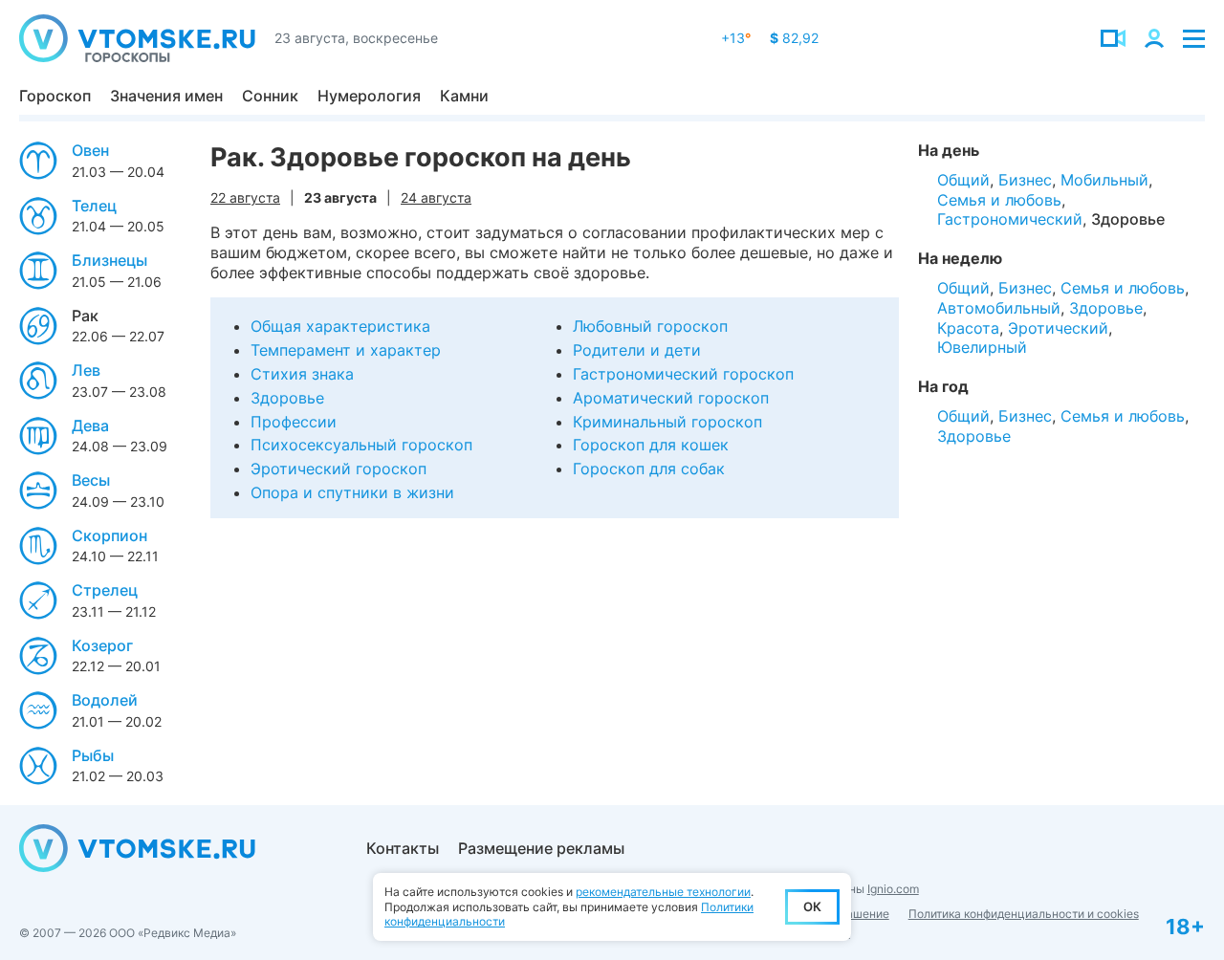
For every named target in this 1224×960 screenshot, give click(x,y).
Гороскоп (55, 95)
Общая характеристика (340, 326)
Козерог (102, 645)
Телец (94, 205)
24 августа (436, 197)
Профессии (294, 421)
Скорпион (109, 535)
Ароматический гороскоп (671, 397)
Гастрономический (1009, 219)
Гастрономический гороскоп (683, 373)
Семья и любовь (999, 199)
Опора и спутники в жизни (352, 492)
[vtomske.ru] (137, 38)
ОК (812, 906)
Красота (968, 328)
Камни (464, 95)
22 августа (245, 197)
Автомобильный (998, 307)
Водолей (105, 699)
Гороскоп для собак (649, 468)
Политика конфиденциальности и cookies (1023, 913)
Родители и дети (637, 350)
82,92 (794, 38)
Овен (90, 150)
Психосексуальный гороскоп (361, 444)
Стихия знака (302, 373)
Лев (86, 370)
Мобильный (1104, 179)
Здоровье (287, 397)
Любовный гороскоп (650, 326)
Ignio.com (893, 889)
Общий (963, 179)
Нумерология (369, 95)
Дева (90, 425)
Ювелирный (982, 347)
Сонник (270, 95)
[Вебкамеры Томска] (1113, 38)
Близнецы (109, 260)
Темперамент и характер (346, 350)
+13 (736, 38)
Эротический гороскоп (338, 468)
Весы (91, 480)
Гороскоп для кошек (651, 444)
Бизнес (1025, 179)
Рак (85, 315)
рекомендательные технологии (663, 891)
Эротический (1058, 328)
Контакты (402, 848)
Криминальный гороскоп (667, 421)
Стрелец (105, 590)
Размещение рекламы (541, 848)
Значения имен (166, 95)
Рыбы (93, 755)
